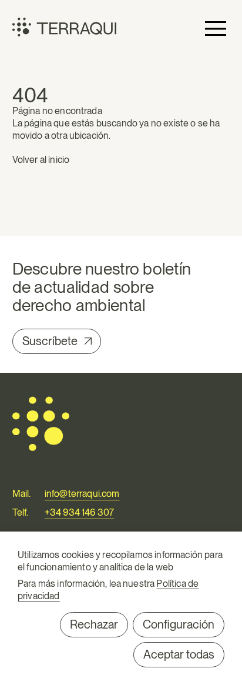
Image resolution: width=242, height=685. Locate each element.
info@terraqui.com (82, 493)
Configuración (178, 624)
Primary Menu (215, 28)
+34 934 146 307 (79, 512)
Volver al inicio (41, 159)
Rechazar (94, 624)
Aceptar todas (178, 654)
